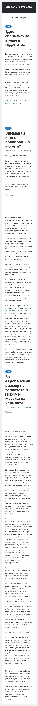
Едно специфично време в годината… (17, 38)
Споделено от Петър (19, 7)
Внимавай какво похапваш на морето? (17, 140)
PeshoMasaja (27, 49)
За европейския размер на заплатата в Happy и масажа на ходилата (17, 390)
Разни (8, 26)
